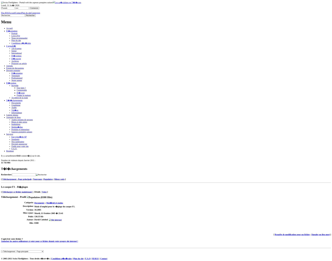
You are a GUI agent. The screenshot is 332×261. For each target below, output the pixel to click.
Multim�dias (17, 127)
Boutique (10, 151)
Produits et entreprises (20, 129)
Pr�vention (16, 56)
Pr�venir (21, 93)
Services (9, 134)
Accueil (12, 13)
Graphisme (15, 105)
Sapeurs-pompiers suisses (21, 132)
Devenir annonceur (19, 144)
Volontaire (15, 76)
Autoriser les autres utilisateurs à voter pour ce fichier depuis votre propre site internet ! (39, 241)
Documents (16, 103)
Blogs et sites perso (19, 122)
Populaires (48, 179)
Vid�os (14, 110)
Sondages (15, 139)
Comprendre (22, 90)
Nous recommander (19, 38)
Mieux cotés (59, 179)
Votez (44, 192)
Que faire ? (21, 88)
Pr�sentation (11, 31)
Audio (14, 107)
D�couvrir (16, 59)
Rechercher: (6, 174)
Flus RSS (5, 13)
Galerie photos (12, 115)
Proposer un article (19, 63)
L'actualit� (11, 46)
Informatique (16, 113)
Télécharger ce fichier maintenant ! (17, 192)
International (16, 53)
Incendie (14, 85)
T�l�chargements (14, 100)
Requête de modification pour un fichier (292, 234)
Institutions (15, 124)
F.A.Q (87, 259)
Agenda (9, 66)
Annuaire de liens (13, 117)
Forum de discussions (15, 68)
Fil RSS (95, 259)
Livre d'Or (15, 36)
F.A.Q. (14, 149)
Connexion (35, 13)
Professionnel (16, 78)
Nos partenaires (17, 142)
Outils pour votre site (20, 146)
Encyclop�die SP (19, 137)
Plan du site (26, 13)
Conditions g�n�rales (21, 43)
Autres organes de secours (22, 120)
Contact (18, 13)
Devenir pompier (13, 70)
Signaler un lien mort (320, 234)
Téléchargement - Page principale (17, 179)
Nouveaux (37, 179)
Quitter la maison (24, 95)
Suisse (14, 51)
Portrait (14, 33)
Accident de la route (19, 98)
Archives (15, 61)
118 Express (16, 48)
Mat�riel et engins (54, 203)
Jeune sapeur (16, 80)
